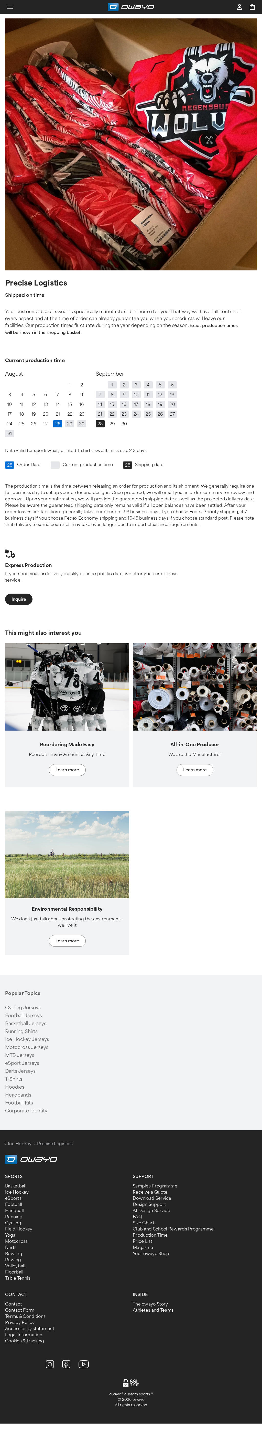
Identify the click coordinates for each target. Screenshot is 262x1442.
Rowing (13, 1259)
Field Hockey (18, 1229)
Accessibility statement (29, 1328)
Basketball (15, 1186)
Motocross (16, 1241)
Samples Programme (155, 1186)
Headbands (18, 1095)
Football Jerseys (23, 1015)
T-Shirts (13, 1079)
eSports (13, 1198)
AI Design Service (151, 1210)
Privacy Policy (20, 1322)
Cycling (13, 1222)
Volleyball (15, 1266)
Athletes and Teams (153, 1310)
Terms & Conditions (25, 1316)
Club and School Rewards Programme (173, 1229)
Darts (11, 1247)
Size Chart (143, 1222)
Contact (13, 1304)
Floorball (14, 1272)
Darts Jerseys (20, 1071)
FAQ (137, 1216)
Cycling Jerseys (23, 1008)
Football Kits (19, 1103)
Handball (14, 1210)
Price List (142, 1241)
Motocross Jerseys (26, 1047)
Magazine (143, 1247)
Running (14, 1216)
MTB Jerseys (19, 1055)
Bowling (13, 1253)
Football (13, 1204)
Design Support (149, 1204)
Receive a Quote (150, 1192)
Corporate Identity (26, 1111)
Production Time (150, 1235)
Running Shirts (21, 1031)
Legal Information (23, 1334)
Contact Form (20, 1310)
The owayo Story (150, 1304)
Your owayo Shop (151, 1253)
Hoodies (14, 1087)
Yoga (10, 1235)
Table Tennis (17, 1278)
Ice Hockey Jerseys (27, 1039)
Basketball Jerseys (25, 1023)
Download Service (152, 1198)
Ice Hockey (19, 1143)
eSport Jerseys (22, 1063)
